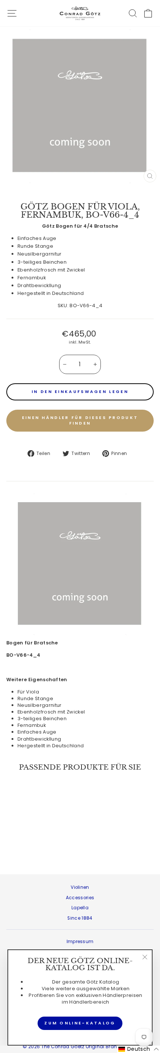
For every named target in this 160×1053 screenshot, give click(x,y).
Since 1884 (79, 918)
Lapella (80, 908)
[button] (138, 1049)
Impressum (80, 942)
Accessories (80, 898)
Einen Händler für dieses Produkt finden (80, 420)
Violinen (80, 887)
